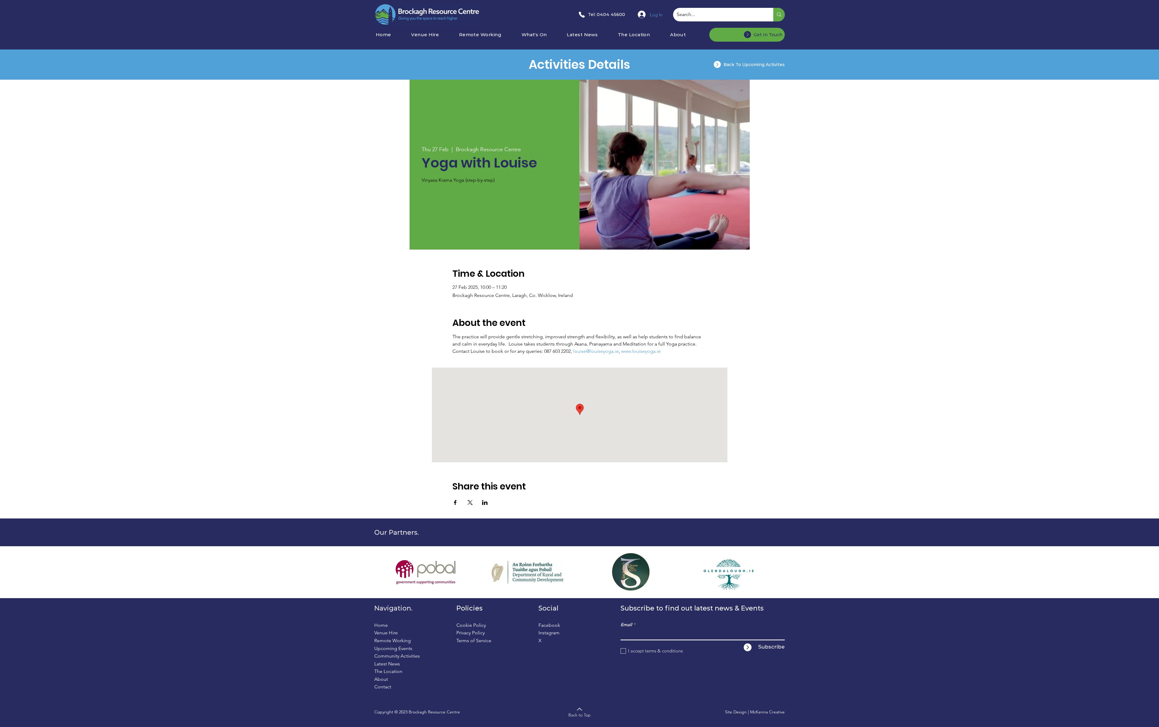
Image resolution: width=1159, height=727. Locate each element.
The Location (388, 671)
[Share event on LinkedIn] (485, 502)
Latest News (387, 664)
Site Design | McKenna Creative (755, 712)
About (381, 679)
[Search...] (779, 14)
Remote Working (392, 640)
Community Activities (397, 656)
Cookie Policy (471, 625)
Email (626, 624)
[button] (542, 34)
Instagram (549, 633)
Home (381, 625)
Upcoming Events (393, 648)
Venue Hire (386, 633)
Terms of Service (473, 640)
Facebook (549, 625)
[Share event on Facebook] (455, 502)
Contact (382, 687)
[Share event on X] (470, 502)
